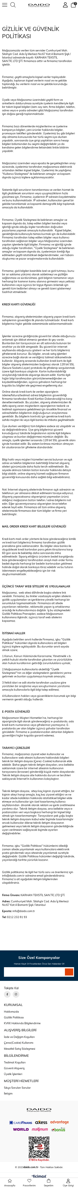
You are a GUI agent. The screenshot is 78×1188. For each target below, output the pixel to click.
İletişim (8, 1093)
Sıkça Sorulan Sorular (17, 1088)
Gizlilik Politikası (14, 1017)
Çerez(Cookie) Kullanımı (18, 1043)
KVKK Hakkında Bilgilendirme (22, 1023)
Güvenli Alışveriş (14, 1068)
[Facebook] (7, 994)
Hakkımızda (11, 1011)
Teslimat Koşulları (15, 1062)
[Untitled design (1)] (39, 1110)
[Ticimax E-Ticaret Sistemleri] (39, 1177)
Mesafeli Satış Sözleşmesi (19, 1049)
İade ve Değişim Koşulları (19, 1037)
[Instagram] (16, 994)
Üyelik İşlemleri (13, 1074)
